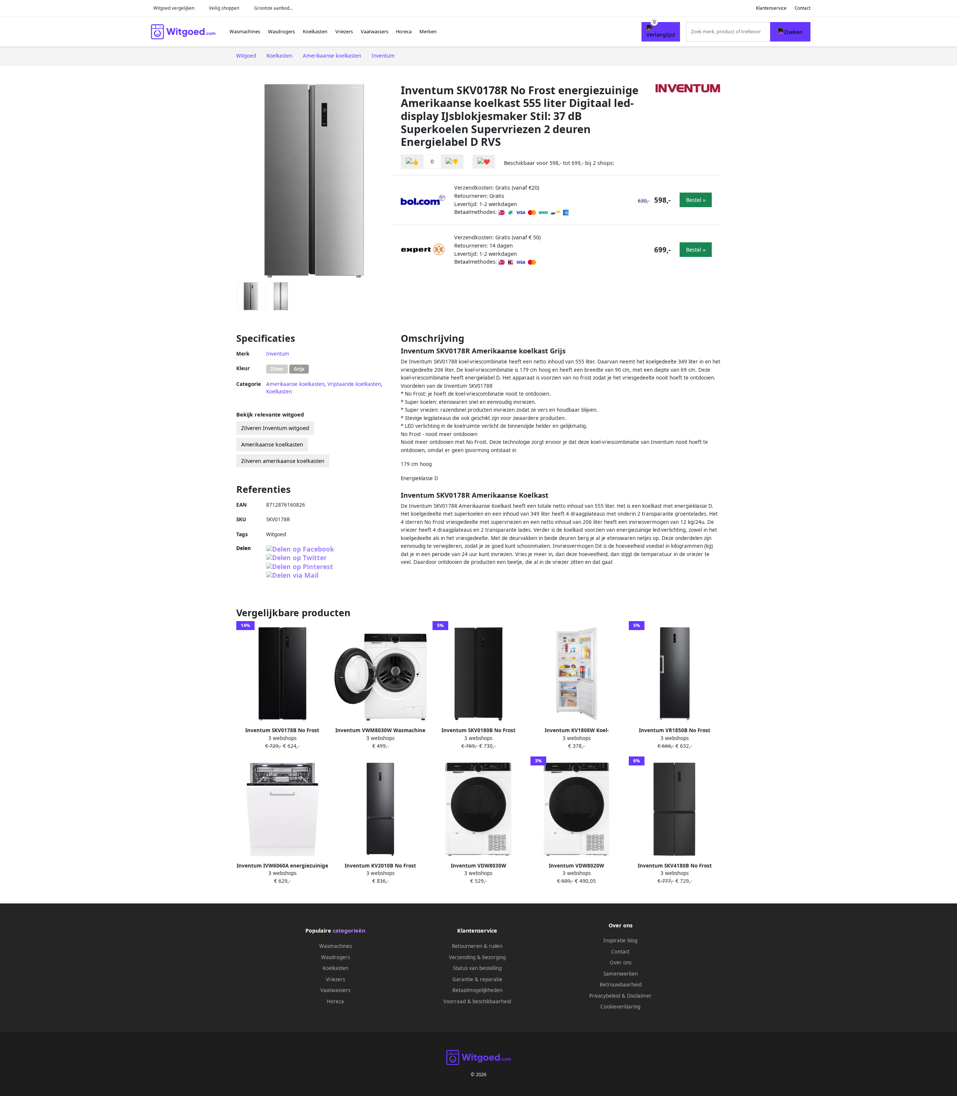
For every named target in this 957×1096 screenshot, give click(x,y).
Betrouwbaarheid (620, 984)
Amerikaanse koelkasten (295, 384)
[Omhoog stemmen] (412, 162)
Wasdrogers (281, 31)
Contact (802, 8)
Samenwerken (620, 973)
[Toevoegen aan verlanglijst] (484, 162)
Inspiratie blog (620, 940)
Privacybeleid (604, 995)
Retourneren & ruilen (477, 946)
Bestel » (695, 199)
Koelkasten (315, 31)
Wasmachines (245, 31)
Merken (428, 31)
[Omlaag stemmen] (452, 162)
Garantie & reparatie (477, 979)
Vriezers (344, 31)
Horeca (404, 31)
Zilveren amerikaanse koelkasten (282, 460)
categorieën (349, 930)
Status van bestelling (477, 968)
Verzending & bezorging (477, 957)
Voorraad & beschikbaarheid (477, 1001)
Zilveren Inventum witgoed (275, 428)
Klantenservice (771, 8)
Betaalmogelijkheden (477, 990)
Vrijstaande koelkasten (354, 384)
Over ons (620, 962)
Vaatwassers (374, 31)
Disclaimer (639, 995)
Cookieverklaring (620, 1006)
